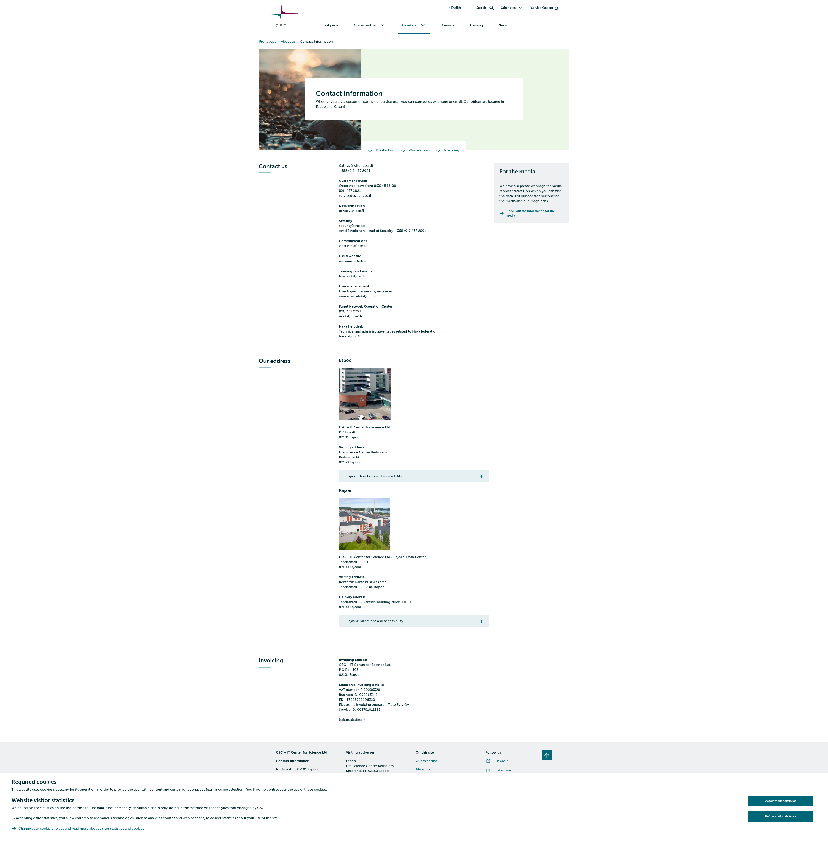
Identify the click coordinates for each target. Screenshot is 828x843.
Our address (419, 150)
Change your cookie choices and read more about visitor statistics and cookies (81, 829)
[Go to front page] (281, 26)
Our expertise (427, 761)
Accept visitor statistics (780, 800)
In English (454, 7)
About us (288, 42)
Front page (329, 25)
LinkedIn (501, 761)
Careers (448, 25)
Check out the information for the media (530, 213)
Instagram (502, 770)
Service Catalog (542, 7)
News (503, 25)
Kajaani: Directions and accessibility (375, 621)
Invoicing (451, 150)
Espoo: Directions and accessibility (374, 476)
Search (481, 7)
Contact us (385, 150)
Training (476, 25)
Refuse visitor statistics (780, 816)
